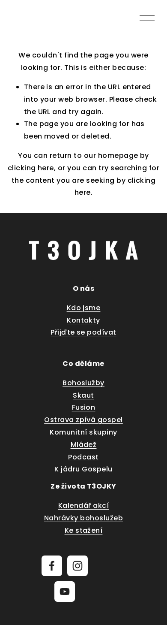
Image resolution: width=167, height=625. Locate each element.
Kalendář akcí (83, 505)
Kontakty (83, 320)
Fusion (83, 407)
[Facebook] (52, 566)
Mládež (84, 445)
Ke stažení (84, 530)
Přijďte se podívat (83, 332)
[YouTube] (64, 591)
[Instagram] (77, 566)
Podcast (83, 457)
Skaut (83, 395)
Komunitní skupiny (83, 432)
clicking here (31, 168)
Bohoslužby (83, 383)
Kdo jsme (84, 308)
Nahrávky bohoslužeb (83, 518)
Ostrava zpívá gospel (83, 420)
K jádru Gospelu (83, 469)
